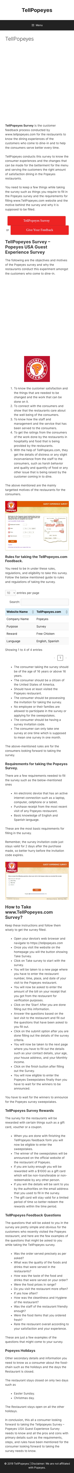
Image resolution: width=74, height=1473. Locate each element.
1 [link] (60, 657)
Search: (14, 602)
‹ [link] (54, 657)
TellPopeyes (37, 10)
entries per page (28, 593)
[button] (33, 612)
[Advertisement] (37, 85)
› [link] (66, 657)
